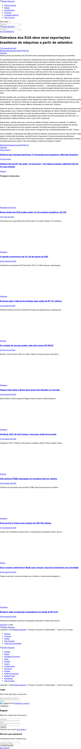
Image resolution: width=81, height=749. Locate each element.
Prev (1, 625)
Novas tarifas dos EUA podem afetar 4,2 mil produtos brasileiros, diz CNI (33, 212)
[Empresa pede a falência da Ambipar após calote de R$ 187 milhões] (40, 281)
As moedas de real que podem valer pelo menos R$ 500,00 (26, 345)
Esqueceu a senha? (22, 703)
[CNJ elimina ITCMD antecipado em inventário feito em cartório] (40, 459)
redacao (3, 171)
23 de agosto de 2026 (8, 261)
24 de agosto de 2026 (8, 616)
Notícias (11, 31)
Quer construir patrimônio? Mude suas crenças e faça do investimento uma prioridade (39, 567)
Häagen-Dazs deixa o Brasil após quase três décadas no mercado (30, 389)
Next (5, 625)
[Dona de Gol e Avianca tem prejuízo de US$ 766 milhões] (40, 503)
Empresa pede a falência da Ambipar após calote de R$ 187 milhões (31, 301)
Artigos (2, 563)
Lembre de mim (8, 703)
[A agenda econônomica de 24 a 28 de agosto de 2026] (40, 237)
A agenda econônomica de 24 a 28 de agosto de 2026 (24, 256)
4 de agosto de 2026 (7, 305)
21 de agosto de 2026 (8, 439)
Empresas (4, 607)
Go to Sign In (21, 729)
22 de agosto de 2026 (8, 394)
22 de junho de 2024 (7, 350)
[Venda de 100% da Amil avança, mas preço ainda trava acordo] (40, 414)
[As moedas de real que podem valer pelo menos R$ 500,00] (40, 326)
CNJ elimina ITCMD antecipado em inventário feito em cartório (28, 478)
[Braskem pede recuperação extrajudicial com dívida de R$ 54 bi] (40, 592)
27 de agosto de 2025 (8, 48)
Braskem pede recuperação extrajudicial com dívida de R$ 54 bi (29, 611)
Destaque (3, 252)
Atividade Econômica (8, 207)
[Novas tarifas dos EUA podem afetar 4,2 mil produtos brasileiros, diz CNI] (40, 192)
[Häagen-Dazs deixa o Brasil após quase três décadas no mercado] (40, 370)
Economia (4, 31)
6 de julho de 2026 (7, 217)
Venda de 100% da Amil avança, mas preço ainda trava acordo (28, 434)
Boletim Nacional (20, 629)
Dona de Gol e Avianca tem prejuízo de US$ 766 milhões (25, 523)
